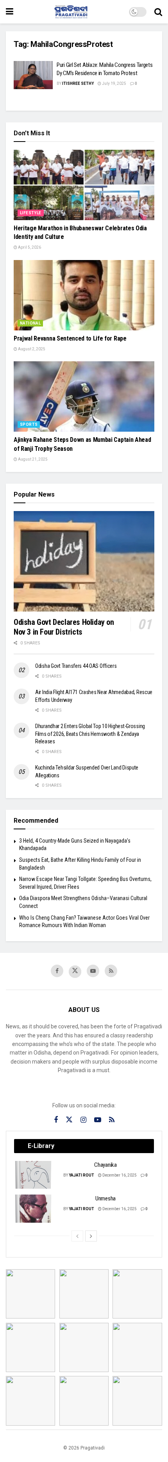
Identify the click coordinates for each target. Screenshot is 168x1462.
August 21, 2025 (32, 459)
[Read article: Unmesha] (33, 1209)
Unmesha (105, 1198)
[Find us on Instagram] (83, 1120)
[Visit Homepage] (71, 12)
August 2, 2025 (31, 349)
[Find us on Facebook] (57, 971)
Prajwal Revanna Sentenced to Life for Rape (70, 338)
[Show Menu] (9, 11)
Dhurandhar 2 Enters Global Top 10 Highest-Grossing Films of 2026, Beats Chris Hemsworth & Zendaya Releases (90, 733)
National (30, 323)
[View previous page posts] (77, 1236)
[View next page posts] (91, 1236)
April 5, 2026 (29, 247)
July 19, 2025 (113, 83)
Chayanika (105, 1164)
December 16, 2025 (119, 1175)
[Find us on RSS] (111, 971)
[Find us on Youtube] (93, 971)
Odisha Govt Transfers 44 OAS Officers (76, 666)
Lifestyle (30, 213)
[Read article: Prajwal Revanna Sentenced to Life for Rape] (84, 295)
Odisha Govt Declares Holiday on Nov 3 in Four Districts (64, 627)
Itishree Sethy (78, 83)
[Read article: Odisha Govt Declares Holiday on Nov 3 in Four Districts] (84, 561)
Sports (29, 424)
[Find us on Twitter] (75, 971)
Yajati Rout (81, 1175)
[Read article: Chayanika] (33, 1175)
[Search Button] (158, 11)
